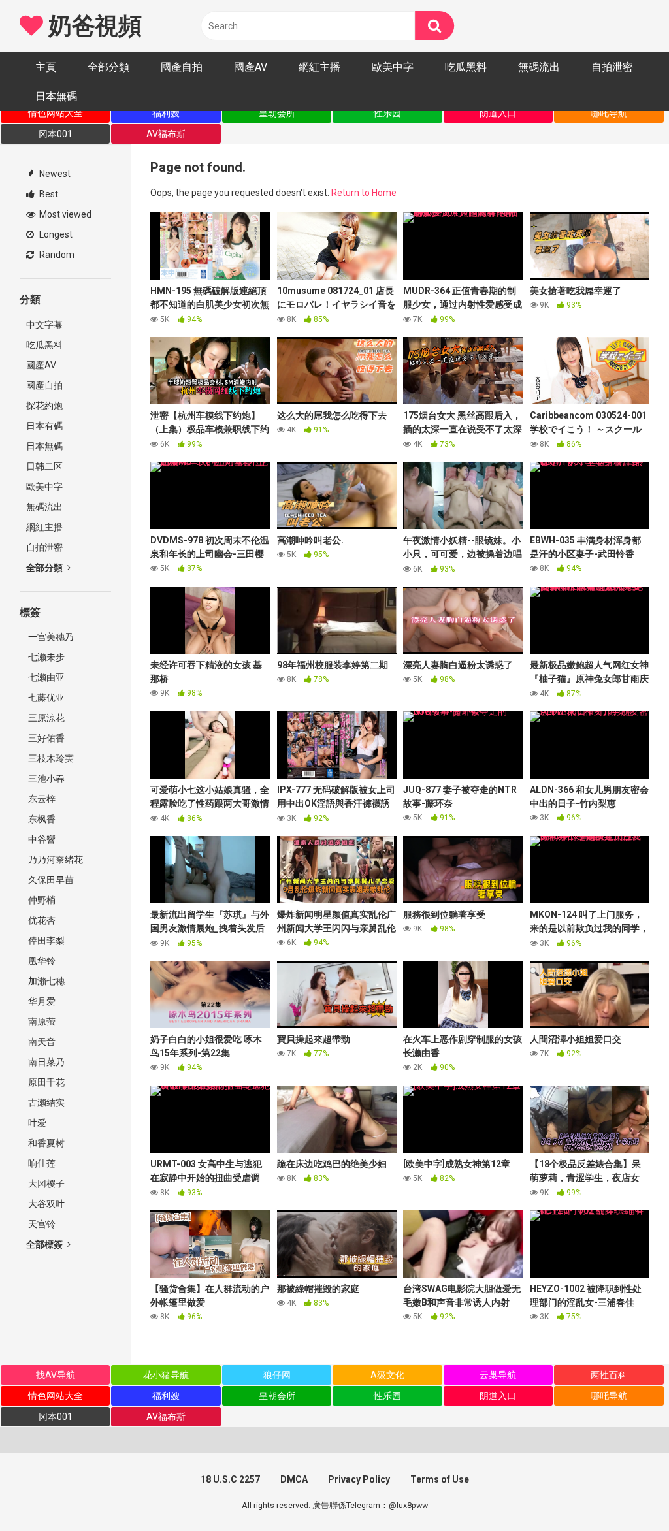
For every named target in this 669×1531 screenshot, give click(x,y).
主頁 (45, 67)
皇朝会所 (277, 113)
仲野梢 (41, 900)
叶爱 (36, 1123)
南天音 (41, 1042)
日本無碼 (56, 96)
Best (47, 194)
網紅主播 (319, 67)
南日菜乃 (45, 1062)
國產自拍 (182, 67)
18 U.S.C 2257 (230, 1479)
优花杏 (41, 920)
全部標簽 (45, 1244)
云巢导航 (498, 1375)
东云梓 (41, 799)
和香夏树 (45, 1143)
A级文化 (387, 1375)
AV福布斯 (166, 134)
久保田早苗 (50, 880)
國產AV (250, 67)
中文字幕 (44, 324)
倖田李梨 (45, 940)
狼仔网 (277, 1375)
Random (55, 255)
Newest (54, 174)
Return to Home (364, 192)
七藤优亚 (45, 697)
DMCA (294, 1479)
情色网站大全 (55, 113)
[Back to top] (625, 1491)
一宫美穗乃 (50, 637)
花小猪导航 (166, 1375)
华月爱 (41, 1001)
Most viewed (64, 214)
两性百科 (609, 1375)
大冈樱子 (45, 1183)
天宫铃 (41, 1224)
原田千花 (45, 1082)
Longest (55, 234)
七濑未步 (45, 657)
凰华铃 (41, 961)
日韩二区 (44, 466)
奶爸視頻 (92, 26)
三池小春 (45, 778)
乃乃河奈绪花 (54, 859)
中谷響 (41, 839)
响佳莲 (41, 1163)
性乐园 (387, 113)
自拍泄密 (612, 67)
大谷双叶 (45, 1204)
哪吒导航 (609, 113)
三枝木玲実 (50, 758)
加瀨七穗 (45, 981)
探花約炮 (44, 405)
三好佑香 (45, 738)
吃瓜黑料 (466, 67)
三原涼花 (45, 718)
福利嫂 (166, 113)
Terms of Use (439, 1479)
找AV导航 (55, 1375)
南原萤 (41, 1021)
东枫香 (41, 819)
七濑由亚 (45, 677)
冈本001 (56, 134)
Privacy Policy (359, 1479)
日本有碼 (44, 426)
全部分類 (108, 67)
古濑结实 (45, 1102)
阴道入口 (498, 113)
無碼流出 (539, 67)
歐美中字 (393, 67)
